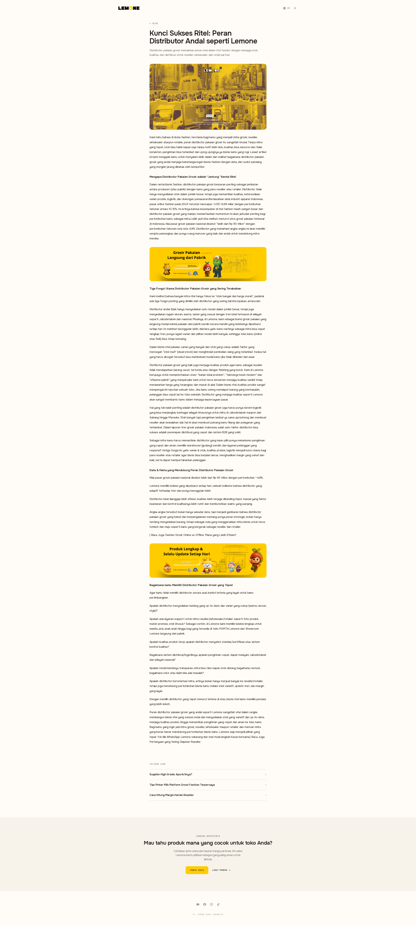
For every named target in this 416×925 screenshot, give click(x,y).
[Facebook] (205, 904)
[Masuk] (295, 8)
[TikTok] (218, 904)
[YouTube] (198, 904)
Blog (155, 23)
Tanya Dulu (197, 870)
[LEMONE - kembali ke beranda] (128, 8)
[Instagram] (211, 904)
